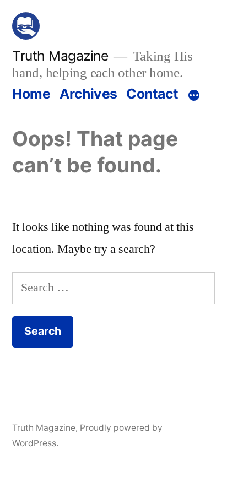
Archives (88, 93)
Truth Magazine (60, 55)
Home (31, 93)
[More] (194, 95)
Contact (152, 93)
